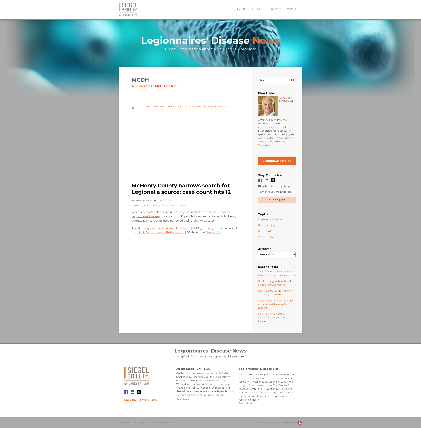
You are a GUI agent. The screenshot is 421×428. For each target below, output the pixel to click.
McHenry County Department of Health (163, 228)
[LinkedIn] (266, 180)
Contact (293, 9)
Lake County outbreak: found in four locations (271, 317)
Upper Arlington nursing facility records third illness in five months (276, 304)
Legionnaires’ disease (145, 216)
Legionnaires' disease (155, 205)
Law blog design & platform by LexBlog (278, 422)
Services (274, 9)
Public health (177, 205)
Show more (265, 145)
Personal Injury (266, 225)
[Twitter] (273, 180)
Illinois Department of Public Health (160, 232)
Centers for (213, 232)
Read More (245, 403)
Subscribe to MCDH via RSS (155, 86)
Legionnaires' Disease (210, 40)
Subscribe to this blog (275, 186)
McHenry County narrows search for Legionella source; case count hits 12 (181, 188)
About (257, 9)
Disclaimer (130, 399)
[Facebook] (260, 180)
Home (241, 9)
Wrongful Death (267, 237)
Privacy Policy (148, 399)
